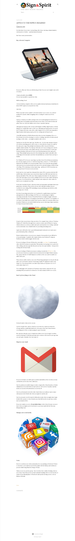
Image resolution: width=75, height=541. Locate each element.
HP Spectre (50, 251)
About (27, 9)
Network (33, 9)
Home (22, 9)
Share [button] (17, 485)
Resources (39, 9)
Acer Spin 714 (46, 242)
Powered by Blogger (38, 534)
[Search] (58, 4)
